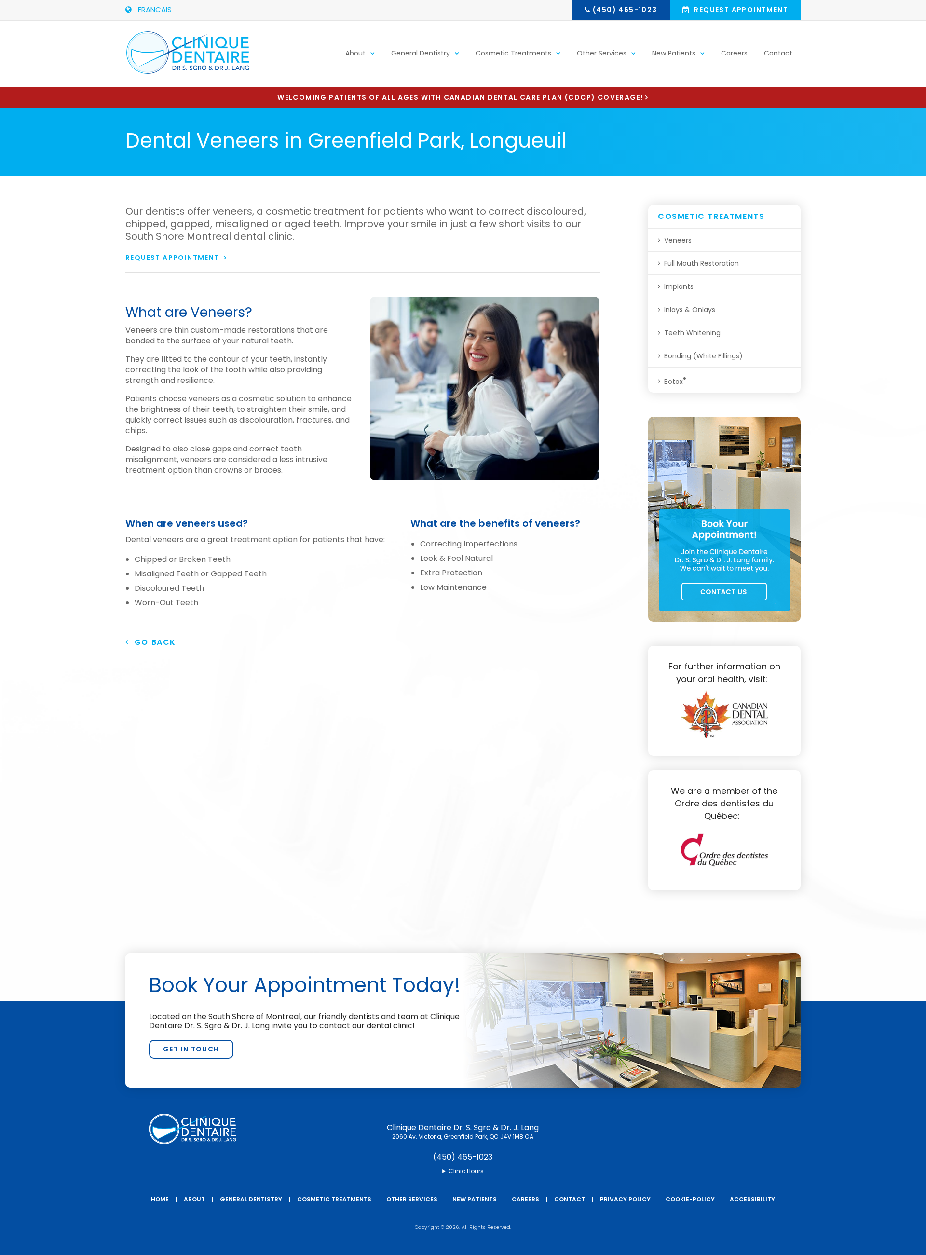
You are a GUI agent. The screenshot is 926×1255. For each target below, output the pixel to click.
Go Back (152, 642)
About (355, 53)
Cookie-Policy (690, 1199)
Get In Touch (191, 1049)
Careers (734, 53)
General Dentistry (420, 53)
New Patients (673, 53)
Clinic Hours (466, 1171)
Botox (675, 380)
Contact (778, 53)
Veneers (678, 240)
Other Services (601, 53)
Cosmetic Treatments (513, 53)
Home (160, 1199)
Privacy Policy (625, 1199)
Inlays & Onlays (689, 309)
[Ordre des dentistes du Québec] (724, 870)
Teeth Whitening (692, 333)
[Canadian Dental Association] (724, 735)
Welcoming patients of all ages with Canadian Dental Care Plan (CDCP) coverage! (460, 97)
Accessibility (752, 1199)
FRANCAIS (153, 9)
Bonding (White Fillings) (703, 356)
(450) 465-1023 (625, 9)
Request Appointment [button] (740, 9)
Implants (679, 286)
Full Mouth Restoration (701, 263)
